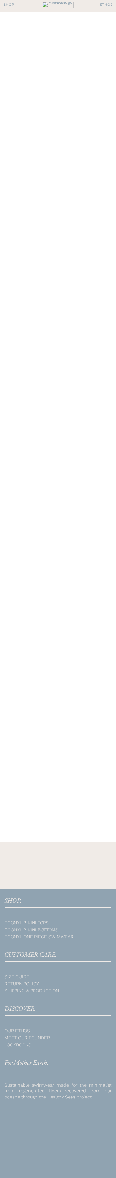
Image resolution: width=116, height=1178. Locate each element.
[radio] (14, 495)
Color (13, 482)
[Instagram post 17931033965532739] (58, 1159)
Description (38, 623)
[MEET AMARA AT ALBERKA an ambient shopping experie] (90, 1159)
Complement (22, 514)
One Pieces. (65, 127)
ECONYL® (49, 777)
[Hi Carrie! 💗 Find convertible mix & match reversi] (58, 1139)
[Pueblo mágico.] (25, 1139)
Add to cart (55, 601)
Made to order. (38, 127)
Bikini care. (36, 647)
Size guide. (35, 635)
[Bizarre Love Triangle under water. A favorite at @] (90, 1119)
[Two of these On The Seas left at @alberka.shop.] (58, 1119)
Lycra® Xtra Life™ (76, 784)
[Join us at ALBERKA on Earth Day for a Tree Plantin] (90, 1139)
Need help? (36, 659)
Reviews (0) (36, 671)
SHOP (17, 127)
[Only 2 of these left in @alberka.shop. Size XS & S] (25, 1159)
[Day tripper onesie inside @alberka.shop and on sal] (25, 1119)
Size (12, 561)
